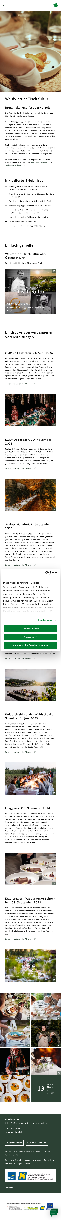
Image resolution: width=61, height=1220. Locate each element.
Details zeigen (45, 620)
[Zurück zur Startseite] (55, 5)
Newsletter (37, 1151)
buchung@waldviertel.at (15, 165)
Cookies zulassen (30, 628)
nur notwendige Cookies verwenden (30, 645)
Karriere (8, 1155)
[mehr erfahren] (30, 291)
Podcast (47, 1151)
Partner (8, 1151)
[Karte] (8, 5)
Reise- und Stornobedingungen (18, 1160)
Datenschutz (49, 1160)
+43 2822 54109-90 (39, 162)
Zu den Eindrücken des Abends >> (19, 384)
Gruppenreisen (25, 1151)
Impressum (37, 1160)
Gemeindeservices (20, 1155)
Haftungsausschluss (21, 1163)
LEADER (8, 1163)
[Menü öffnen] (3, 5)
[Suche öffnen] (12, 5)
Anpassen (29, 637)
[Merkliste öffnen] (10, 5)
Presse (15, 1151)
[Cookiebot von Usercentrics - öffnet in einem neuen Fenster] (45, 573)
